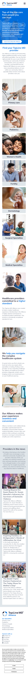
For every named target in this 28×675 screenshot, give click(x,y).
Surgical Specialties (8, 627)
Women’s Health (7, 624)
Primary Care (6, 620)
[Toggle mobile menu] (25, 3)
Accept (14, 665)
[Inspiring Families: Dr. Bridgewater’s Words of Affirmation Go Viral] (14, 527)
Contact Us (7, 635)
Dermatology (6, 626)
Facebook (6, 637)
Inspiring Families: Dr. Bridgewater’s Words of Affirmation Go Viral (13, 537)
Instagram (7, 641)
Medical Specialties (8, 629)
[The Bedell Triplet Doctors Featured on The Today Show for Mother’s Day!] (14, 570)
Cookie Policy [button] (11, 659)
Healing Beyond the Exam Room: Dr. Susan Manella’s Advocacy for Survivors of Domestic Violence (13, 494)
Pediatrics (5, 622)
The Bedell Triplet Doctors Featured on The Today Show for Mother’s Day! (12, 582)
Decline (14, 668)
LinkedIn (6, 643)
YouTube (6, 639)
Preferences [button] (18, 661)
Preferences (14, 671)
